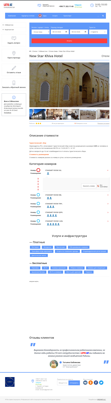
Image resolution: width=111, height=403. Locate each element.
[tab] (69, 172)
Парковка (35, 268)
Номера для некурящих (96, 268)
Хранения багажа (38, 272)
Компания (12, 16)
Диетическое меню (39, 255)
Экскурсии (47, 247)
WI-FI (45, 268)
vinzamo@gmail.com (46, 389)
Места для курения (73, 272)
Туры (45, 16)
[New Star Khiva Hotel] (37, 114)
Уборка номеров (77, 268)
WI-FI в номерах (55, 272)
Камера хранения (59, 268)
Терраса (89, 272)
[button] (69, 172)
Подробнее (7, 113)
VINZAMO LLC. (101, 399)
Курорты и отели (28, 16)
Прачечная (60, 247)
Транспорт (67, 16)
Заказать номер (89, 186)
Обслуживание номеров (79, 247)
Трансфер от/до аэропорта (42, 251)
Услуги (54, 16)
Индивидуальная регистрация (94, 251)
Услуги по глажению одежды (67, 251)
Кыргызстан (9, 30)
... (98, 16)
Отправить (74, 383)
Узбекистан (9, 25)
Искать (69, 41)
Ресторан (35, 247)
